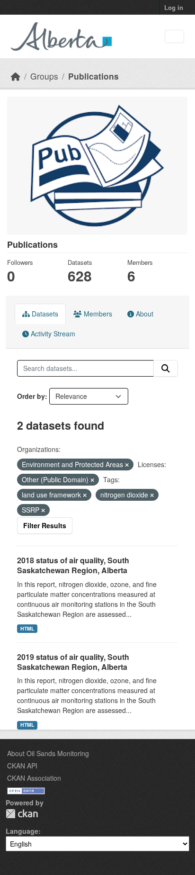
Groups (44, 76)
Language (22, 831)
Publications (93, 76)
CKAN (22, 814)
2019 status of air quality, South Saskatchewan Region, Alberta (73, 661)
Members (97, 313)
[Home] (15, 76)
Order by (31, 396)
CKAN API (22, 765)
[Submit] (165, 368)
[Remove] (127, 465)
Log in (173, 7)
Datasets (44, 313)
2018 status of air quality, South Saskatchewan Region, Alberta (73, 565)
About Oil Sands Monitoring (48, 753)
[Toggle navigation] (174, 37)
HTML (27, 628)
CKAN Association (34, 778)
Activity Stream (52, 333)
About (143, 313)
